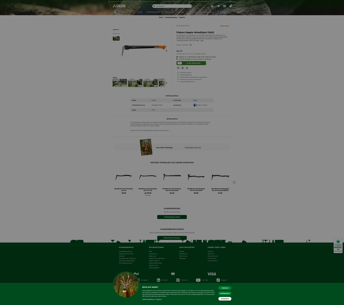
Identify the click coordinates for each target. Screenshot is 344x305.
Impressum (159, 299)
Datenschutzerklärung (148, 299)
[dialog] (172, 152)
